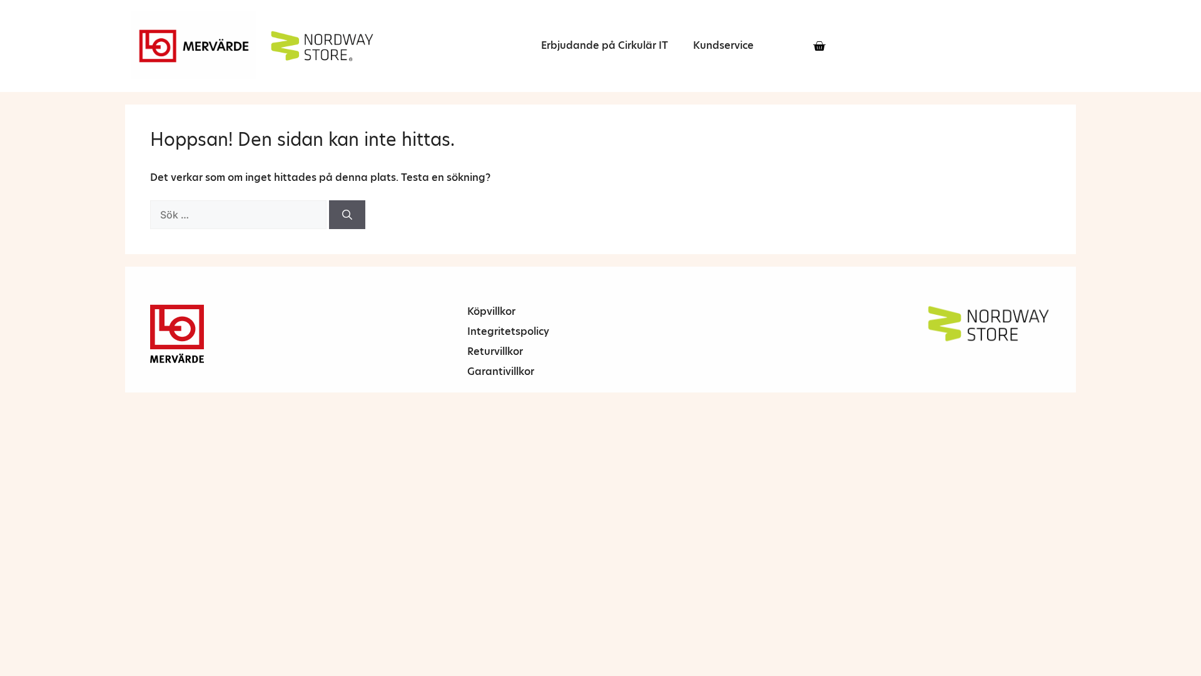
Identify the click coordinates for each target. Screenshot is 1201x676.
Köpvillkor (491, 311)
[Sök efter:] (239, 215)
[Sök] (347, 214)
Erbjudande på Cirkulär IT (604, 45)
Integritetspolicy (508, 331)
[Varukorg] (819, 46)
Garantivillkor (500, 371)
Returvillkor (495, 351)
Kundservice (723, 45)
